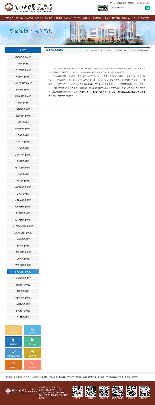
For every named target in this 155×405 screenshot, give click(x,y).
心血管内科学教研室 (23, 232)
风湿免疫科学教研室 (23, 83)
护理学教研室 (23, 193)
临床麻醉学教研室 (23, 128)
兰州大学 (112, 3)
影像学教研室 (23, 161)
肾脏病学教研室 (23, 258)
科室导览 (29, 17)
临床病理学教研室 (23, 187)
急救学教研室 (23, 135)
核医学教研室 (23, 174)
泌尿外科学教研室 (23, 219)
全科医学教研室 (23, 239)
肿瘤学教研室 (23, 291)
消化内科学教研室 (23, 271)
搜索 (147, 8)
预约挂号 (13, 332)
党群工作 (87, 17)
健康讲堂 (116, 17)
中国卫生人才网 (65, 377)
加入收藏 (139, 3)
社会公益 (126, 17)
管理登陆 (17, 377)
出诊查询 (32, 332)
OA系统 (34, 377)
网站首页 (10, 17)
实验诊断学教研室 (23, 154)
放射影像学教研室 (23, 70)
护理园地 (97, 17)
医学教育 (68, 17)
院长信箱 (32, 367)
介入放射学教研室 (23, 278)
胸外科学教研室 (23, 213)
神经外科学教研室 (23, 252)
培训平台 (53, 377)
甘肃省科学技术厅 (131, 377)
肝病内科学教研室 (23, 96)
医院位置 (8, 377)
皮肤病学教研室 (23, 109)
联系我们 (131, 3)
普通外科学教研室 (23, 265)
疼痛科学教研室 (23, 284)
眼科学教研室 (23, 102)
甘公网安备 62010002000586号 (53, 392)
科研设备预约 (43, 377)
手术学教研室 (23, 317)
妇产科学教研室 (23, 89)
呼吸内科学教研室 (23, 167)
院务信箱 (13, 367)
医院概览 (19, 17)
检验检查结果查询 (13, 356)
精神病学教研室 (23, 76)
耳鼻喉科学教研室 (23, 115)
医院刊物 (145, 17)
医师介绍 (39, 17)
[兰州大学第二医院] (29, 3)
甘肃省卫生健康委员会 (114, 377)
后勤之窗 (106, 17)
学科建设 (58, 17)
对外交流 (135, 17)
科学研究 (77, 17)
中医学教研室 (23, 148)
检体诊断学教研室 (23, 297)
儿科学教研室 (23, 63)
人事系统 (25, 377)
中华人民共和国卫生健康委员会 (84, 377)
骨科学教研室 (23, 122)
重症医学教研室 (23, 141)
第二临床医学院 (121, 50)
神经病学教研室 (23, 245)
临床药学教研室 (23, 180)
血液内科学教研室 (23, 200)
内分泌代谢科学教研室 (23, 226)
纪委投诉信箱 (121, 3)
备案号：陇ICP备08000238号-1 (51, 390)
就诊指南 (48, 17)
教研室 (23, 50)
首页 (102, 50)
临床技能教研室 (23, 304)
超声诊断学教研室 (23, 57)
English (147, 3)
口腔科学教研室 (23, 310)
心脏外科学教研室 (23, 206)
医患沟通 (32, 356)
